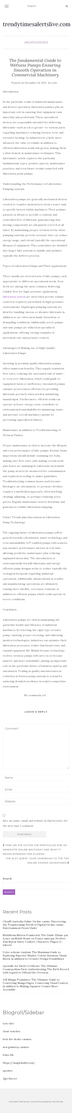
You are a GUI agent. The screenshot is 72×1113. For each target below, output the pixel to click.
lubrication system (14, 296)
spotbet (8, 1070)
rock (54, 82)
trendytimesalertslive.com (37, 24)
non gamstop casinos (16, 1047)
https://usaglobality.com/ (19, 1062)
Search (7, 878)
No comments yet (35, 695)
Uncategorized (36, 42)
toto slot (8, 1023)
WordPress (57, 1101)
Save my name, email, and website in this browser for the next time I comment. (35, 823)
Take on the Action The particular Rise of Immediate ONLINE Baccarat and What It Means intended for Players (35, 849)
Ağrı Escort (10, 1078)
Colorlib (34, 1101)
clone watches (11, 1031)
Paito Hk (8, 1055)
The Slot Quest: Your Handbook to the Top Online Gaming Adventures (37, 860)
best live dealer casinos (17, 1039)
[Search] (66, 6)
